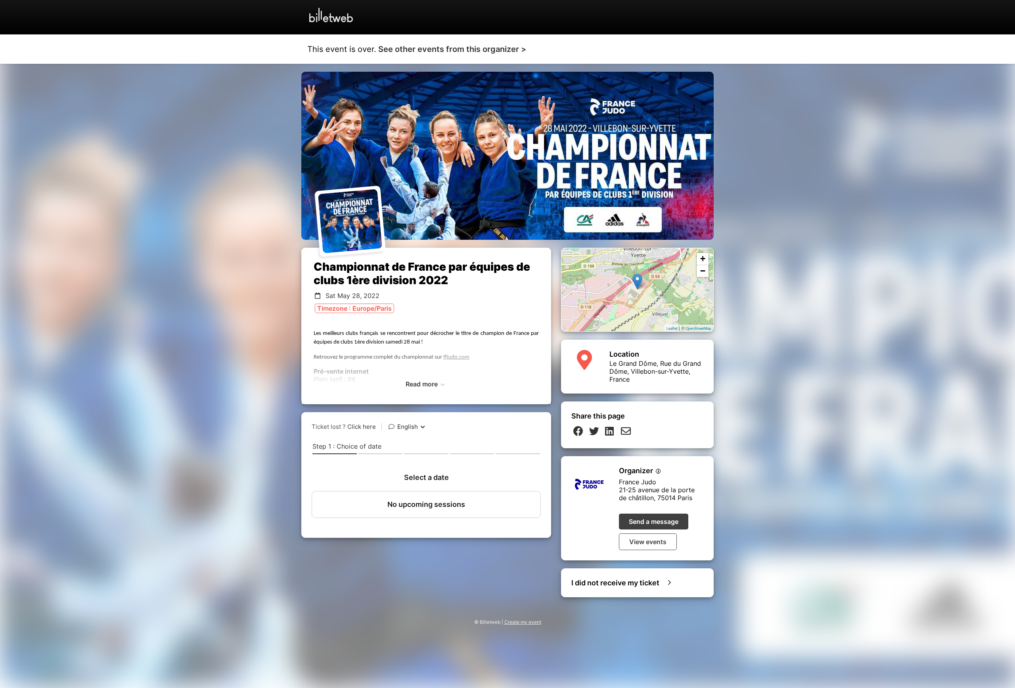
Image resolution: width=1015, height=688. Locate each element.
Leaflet (672, 328)
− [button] (702, 271)
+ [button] (702, 259)
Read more (422, 384)
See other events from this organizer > (452, 49)
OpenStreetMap (698, 328)
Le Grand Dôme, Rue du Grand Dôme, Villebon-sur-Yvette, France (655, 371)
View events (647, 542)
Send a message (653, 522)
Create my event (522, 622)
